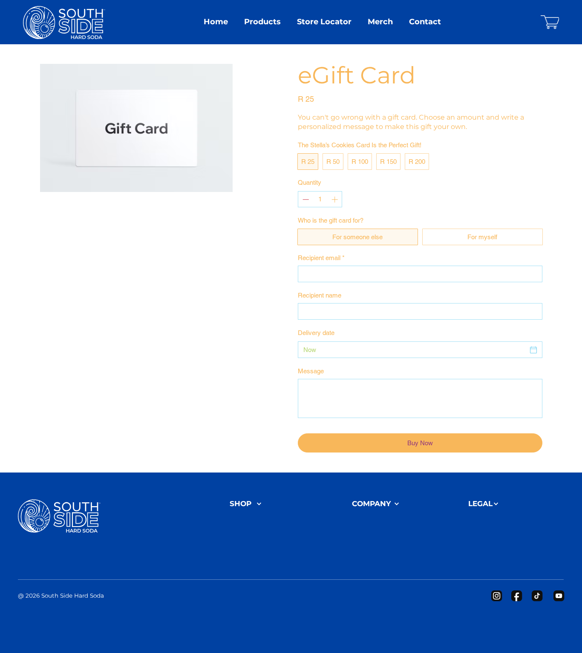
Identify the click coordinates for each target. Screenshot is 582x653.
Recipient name (319, 295)
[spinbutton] (320, 199)
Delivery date (316, 332)
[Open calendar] (533, 350)
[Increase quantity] (335, 199)
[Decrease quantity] (305, 199)
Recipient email (321, 257)
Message (311, 371)
